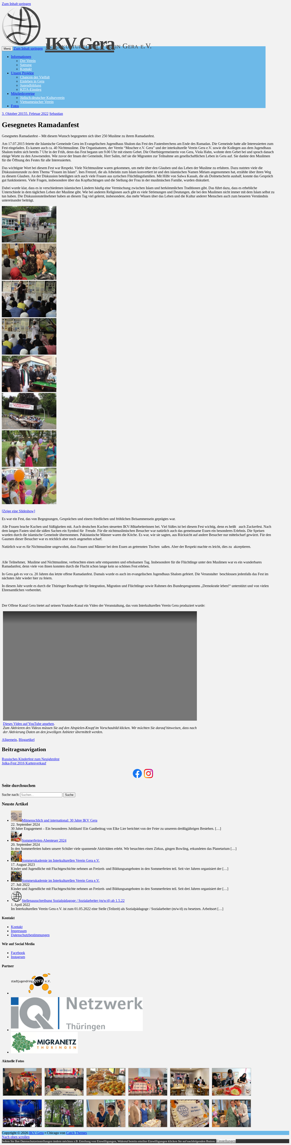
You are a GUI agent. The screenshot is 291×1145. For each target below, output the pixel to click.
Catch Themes (76, 1133)
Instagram (18, 957)
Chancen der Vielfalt (35, 77)
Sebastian (56, 114)
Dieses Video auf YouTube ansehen (28, 724)
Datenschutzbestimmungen (30, 935)
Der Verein (28, 61)
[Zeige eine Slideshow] (18, 511)
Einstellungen (226, 1141)
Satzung (26, 65)
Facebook (18, 953)
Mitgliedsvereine (23, 93)
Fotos (15, 106)
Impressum (19, 931)
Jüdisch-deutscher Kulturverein (42, 98)
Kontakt (26, 69)
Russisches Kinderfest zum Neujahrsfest (30, 759)
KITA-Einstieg (30, 89)
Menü (7, 48)
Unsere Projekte (22, 73)
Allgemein (9, 740)
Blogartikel (27, 740)
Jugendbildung (30, 85)
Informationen (21, 57)
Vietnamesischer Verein (37, 102)
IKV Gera (36, 1133)
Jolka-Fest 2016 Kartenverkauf (24, 763)
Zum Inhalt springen (16, 4)
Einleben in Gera (32, 81)
